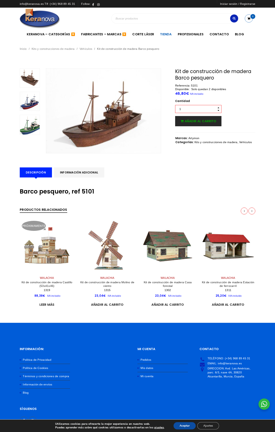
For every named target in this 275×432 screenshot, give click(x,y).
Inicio (23, 48)
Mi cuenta (147, 376)
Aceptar (185, 426)
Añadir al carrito (200, 121)
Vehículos (86, 48)
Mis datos (147, 368)
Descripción (36, 172)
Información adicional (79, 172)
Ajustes (208, 426)
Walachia (47, 278)
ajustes (159, 427)
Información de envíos (37, 384)
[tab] (36, 172)
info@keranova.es (230, 363)
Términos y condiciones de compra (46, 376)
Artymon (194, 138)
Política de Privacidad (37, 359)
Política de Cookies (35, 368)
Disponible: (182, 89)
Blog (26, 392)
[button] (107, 305)
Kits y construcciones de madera (53, 48)
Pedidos (146, 359)
